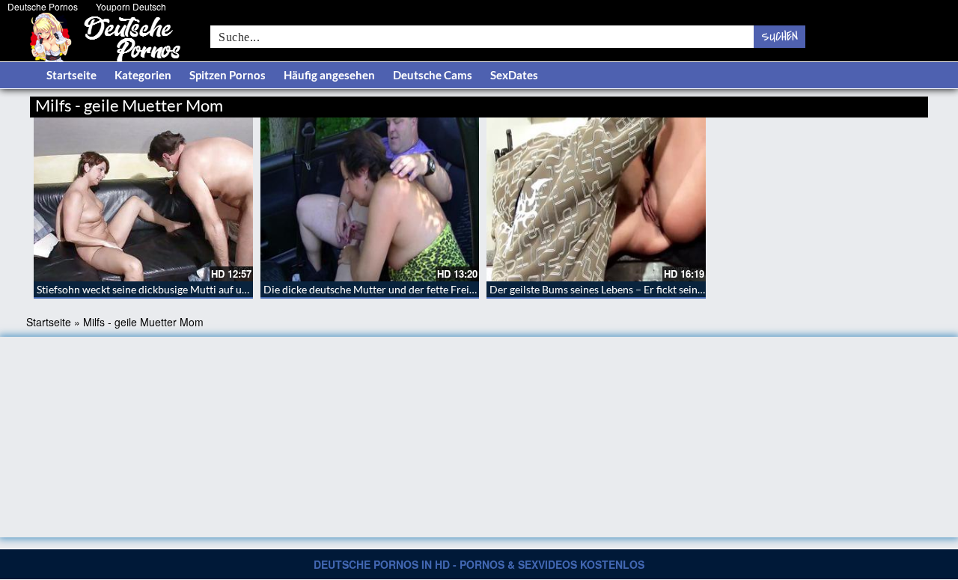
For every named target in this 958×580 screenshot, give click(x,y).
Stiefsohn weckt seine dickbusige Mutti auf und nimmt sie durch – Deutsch (209, 289)
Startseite (71, 75)
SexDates (514, 75)
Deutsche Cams (432, 75)
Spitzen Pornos (227, 75)
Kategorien (143, 75)
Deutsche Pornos (42, 6)
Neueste (807, 103)
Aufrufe (851, 103)
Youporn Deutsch (131, 6)
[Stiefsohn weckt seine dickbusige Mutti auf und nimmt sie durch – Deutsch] (143, 199)
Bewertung (900, 103)
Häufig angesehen (329, 75)
